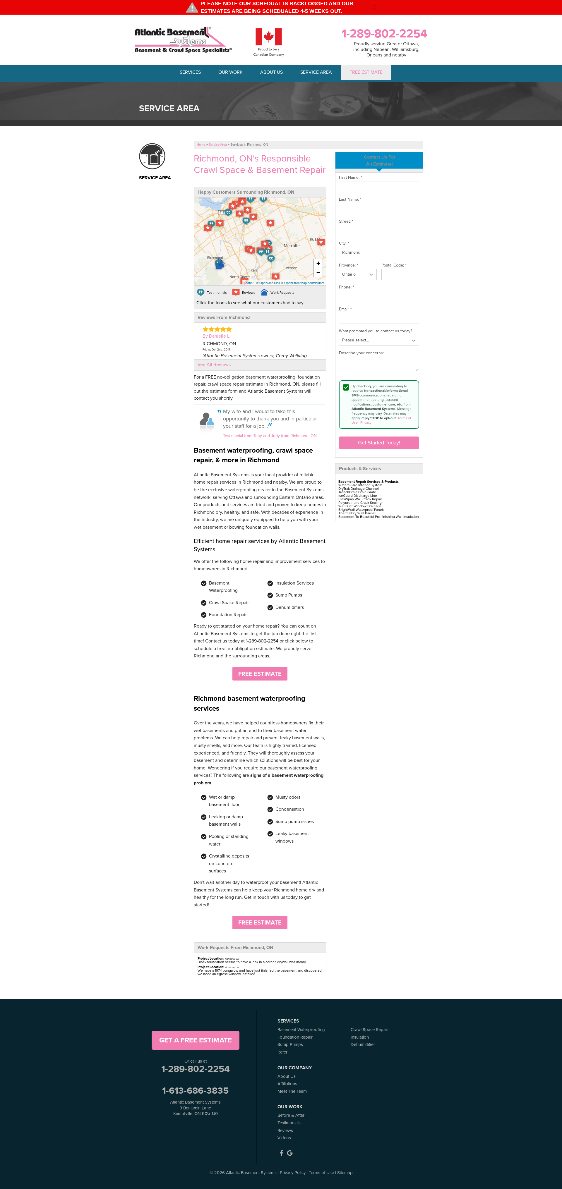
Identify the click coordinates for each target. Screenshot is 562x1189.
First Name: (350, 177)
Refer (282, 1052)
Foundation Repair (295, 1037)
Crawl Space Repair (369, 1029)
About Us (286, 1076)
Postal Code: (394, 265)
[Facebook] (281, 1153)
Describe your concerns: (361, 353)
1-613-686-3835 (195, 1090)
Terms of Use (321, 1172)
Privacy (365, 422)
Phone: (346, 287)
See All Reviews (214, 364)
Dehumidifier (363, 1044)
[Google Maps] (289, 1153)
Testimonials (289, 1123)
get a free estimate (195, 1040)
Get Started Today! (379, 442)
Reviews (285, 1130)
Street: (346, 221)
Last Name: (350, 199)
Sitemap (345, 1172)
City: (344, 243)
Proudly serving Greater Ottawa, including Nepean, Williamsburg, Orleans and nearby (386, 49)
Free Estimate (260, 673)
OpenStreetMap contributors (304, 282)
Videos (284, 1138)
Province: (348, 265)
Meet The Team (292, 1091)
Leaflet (248, 282)
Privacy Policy (293, 1172)
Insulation (360, 1037)
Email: (345, 309)
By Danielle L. (217, 336)
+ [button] (318, 263)
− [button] (318, 272)
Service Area (155, 178)
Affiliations (287, 1083)
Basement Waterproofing (301, 1029)
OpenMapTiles (269, 282)
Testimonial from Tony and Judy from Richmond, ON (270, 436)
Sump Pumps (290, 1044)
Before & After (290, 1115)
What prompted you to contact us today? (375, 331)
